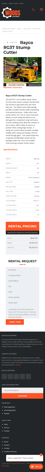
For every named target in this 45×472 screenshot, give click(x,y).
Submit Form (15, 322)
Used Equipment (10, 410)
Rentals (6, 413)
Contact (17, 365)
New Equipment (9, 407)
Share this (13, 42)
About (6, 442)
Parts (6, 424)
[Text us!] (36, 467)
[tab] (16, 84)
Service (6, 428)
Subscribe (22, 396)
